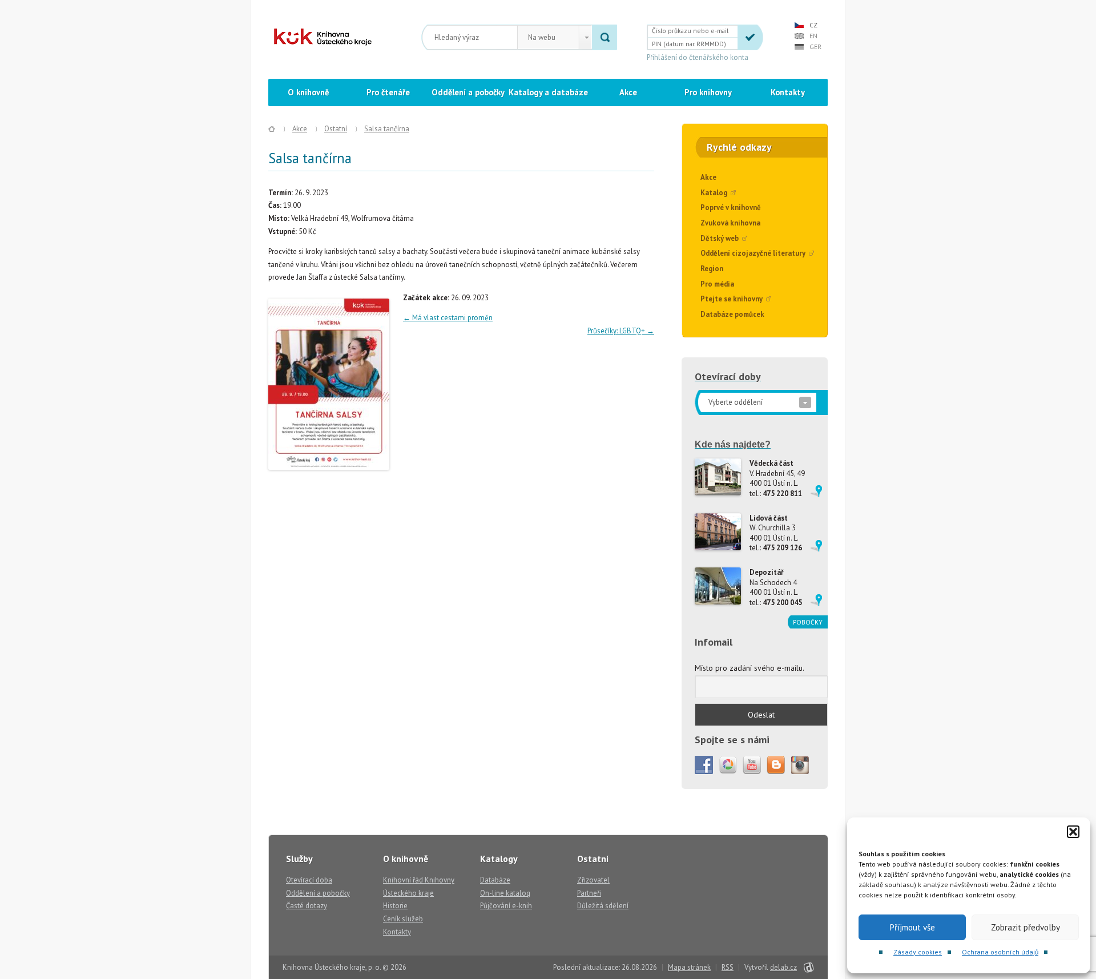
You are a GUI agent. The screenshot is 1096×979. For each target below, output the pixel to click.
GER (815, 46)
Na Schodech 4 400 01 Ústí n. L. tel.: (776, 587)
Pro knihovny (708, 92)
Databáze (495, 880)
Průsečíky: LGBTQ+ (620, 331)
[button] (1073, 831)
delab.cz (783, 967)
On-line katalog (505, 893)
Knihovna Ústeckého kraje (323, 37)
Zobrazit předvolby (1025, 927)
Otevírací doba (309, 880)
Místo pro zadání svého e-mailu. (749, 668)
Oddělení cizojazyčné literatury (752, 253)
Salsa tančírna (386, 129)
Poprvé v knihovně (730, 207)
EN (813, 35)
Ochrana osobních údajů (1000, 952)
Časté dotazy (306, 905)
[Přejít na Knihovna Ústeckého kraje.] (271, 129)
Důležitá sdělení (602, 905)
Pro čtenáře (388, 92)
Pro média (717, 284)
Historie (395, 905)
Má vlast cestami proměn (448, 318)
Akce (628, 92)
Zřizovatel (593, 880)
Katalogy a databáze (548, 92)
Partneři (589, 893)
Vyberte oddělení (735, 402)
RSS (728, 967)
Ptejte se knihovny (731, 299)
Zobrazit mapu (816, 491)
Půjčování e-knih (506, 905)
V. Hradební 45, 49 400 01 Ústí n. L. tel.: (777, 478)
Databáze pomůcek (732, 314)
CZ (813, 25)
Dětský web (719, 238)
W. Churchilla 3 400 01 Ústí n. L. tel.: (776, 533)
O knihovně (308, 92)
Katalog (713, 193)
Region (711, 268)
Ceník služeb (403, 919)
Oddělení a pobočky (468, 92)
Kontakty (788, 92)
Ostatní (335, 129)
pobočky (808, 622)
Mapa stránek (689, 967)
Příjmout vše (912, 927)
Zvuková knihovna (730, 223)
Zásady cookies (917, 952)
